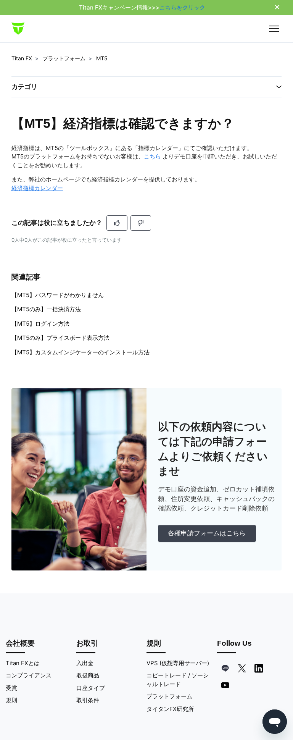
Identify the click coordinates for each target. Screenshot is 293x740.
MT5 (102, 58)
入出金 (84, 663)
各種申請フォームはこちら (207, 533)
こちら (152, 156)
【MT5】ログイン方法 (40, 323)
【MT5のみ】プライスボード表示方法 (60, 337)
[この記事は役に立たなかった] (140, 223)
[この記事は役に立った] (116, 223)
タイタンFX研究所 (170, 709)
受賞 (11, 688)
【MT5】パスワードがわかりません (57, 295)
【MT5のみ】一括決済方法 (46, 309)
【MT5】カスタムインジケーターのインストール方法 (80, 352)
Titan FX (21, 58)
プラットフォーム (64, 58)
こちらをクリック (182, 7)
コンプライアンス (29, 675)
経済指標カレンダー (37, 188)
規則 (11, 700)
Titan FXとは (23, 663)
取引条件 (87, 700)
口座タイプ (90, 688)
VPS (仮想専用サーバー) (177, 663)
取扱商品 (87, 675)
